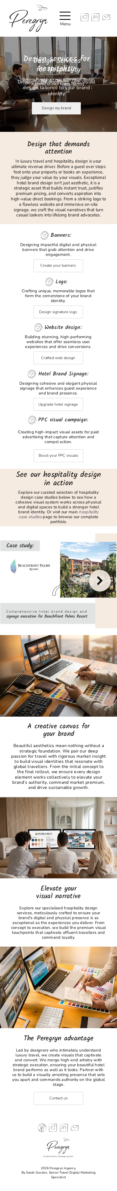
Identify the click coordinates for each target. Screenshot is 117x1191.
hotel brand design (35, 183)
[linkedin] (95, 17)
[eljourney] (42, 1128)
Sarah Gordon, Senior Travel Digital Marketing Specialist (61, 1174)
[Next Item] (100, 581)
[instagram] (84, 17)
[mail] (106, 17)
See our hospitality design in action (58, 479)
